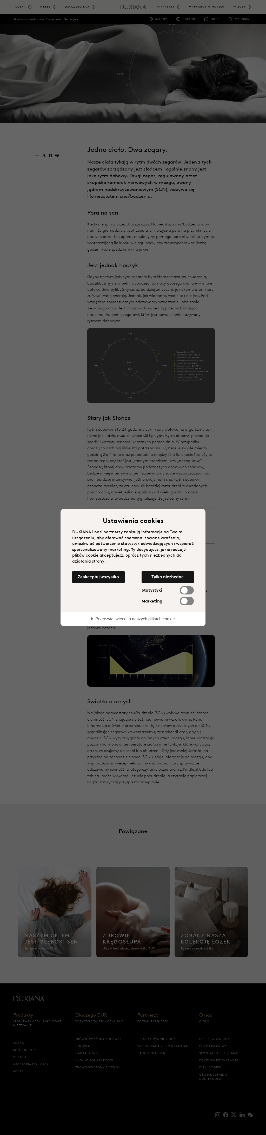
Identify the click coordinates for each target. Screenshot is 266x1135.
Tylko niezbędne (167, 576)
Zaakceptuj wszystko (98, 576)
